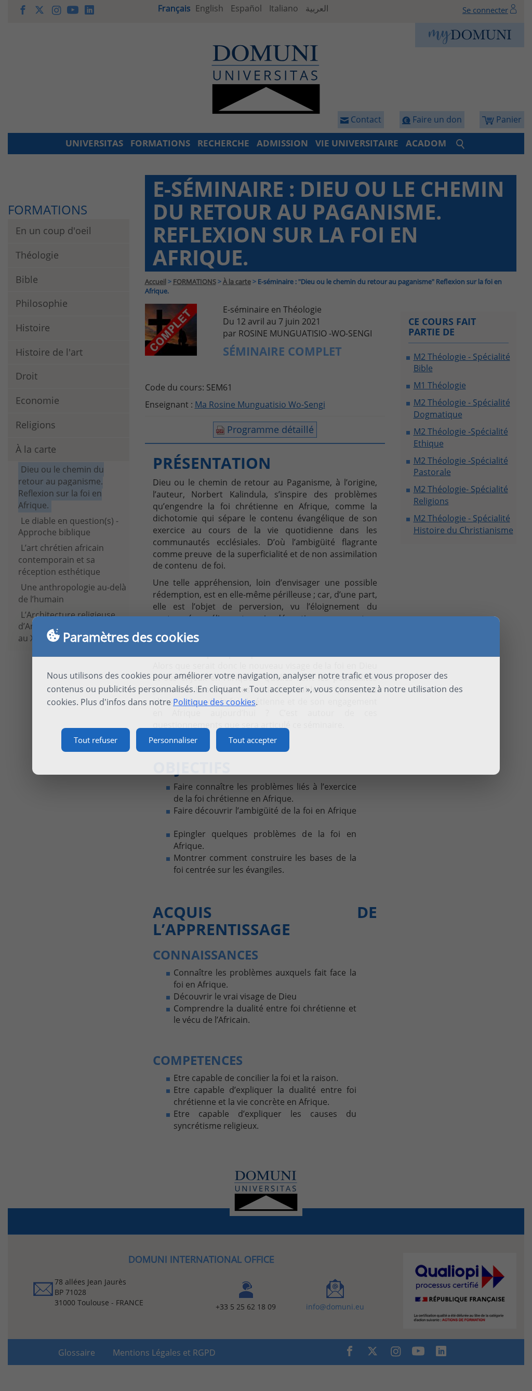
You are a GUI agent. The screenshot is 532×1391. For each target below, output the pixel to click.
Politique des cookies (214, 702)
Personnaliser (173, 740)
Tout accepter (253, 740)
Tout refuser (95, 740)
